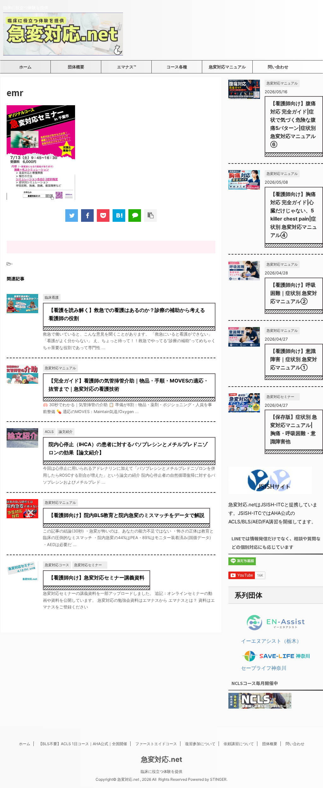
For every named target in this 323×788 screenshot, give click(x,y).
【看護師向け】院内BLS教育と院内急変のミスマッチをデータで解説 (126, 515)
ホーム (25, 66)
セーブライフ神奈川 (263, 668)
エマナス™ (126, 66)
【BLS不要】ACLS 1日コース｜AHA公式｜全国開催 (82, 743)
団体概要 (76, 66)
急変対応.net (161, 759)
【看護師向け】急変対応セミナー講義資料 (96, 577)
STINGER (218, 779)
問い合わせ (278, 66)
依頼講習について (239, 743)
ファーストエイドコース (156, 743)
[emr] (119, 215)
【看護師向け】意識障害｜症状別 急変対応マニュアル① (293, 359)
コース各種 (177, 66)
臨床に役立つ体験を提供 (161, 771)
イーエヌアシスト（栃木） (271, 641)
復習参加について (200, 743)
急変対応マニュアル (227, 66)
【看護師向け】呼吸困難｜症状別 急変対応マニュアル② (293, 293)
